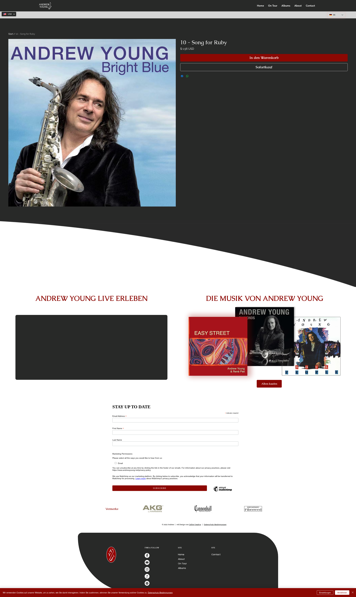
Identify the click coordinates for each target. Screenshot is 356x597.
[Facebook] (147, 555)
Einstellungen (325, 592)
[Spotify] (147, 583)
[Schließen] (352, 592)
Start (10, 34)
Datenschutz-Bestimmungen (215, 525)
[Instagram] (147, 569)
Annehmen (342, 592)
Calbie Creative (195, 525)
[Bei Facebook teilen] (182, 76)
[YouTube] (147, 562)
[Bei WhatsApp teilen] (187, 76)
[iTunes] (147, 576)
